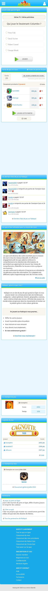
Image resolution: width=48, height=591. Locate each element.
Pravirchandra (17, 105)
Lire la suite (41, 278)
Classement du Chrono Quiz (25, 544)
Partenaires (20, 577)
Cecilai (10, 197)
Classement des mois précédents (27, 538)
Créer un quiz (9, 510)
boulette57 (9, 446)
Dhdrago (15, 98)
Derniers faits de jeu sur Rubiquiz (25, 219)
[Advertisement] (24, 148)
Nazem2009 (12, 183)
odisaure (8, 450)
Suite (43, 84)
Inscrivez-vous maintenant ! (25, 336)
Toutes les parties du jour (37, 69)
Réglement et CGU (22, 558)
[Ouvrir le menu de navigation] (3, 3)
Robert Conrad (13, 44)
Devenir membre (22, 555)
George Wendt (13, 50)
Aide (17, 571)
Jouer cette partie (24, 113)
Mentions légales (22, 564)
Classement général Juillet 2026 (25, 487)
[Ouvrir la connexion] (44, 3)
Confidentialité (21, 561)
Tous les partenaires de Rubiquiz (16, 518)
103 (24, 433)
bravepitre (23, 403)
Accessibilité (20, 574)
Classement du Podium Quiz (25, 541)
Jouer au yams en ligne (12, 501)
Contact (18, 580)
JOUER (25, 59)
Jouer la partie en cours (35, 76)
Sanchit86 (15, 91)
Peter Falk (12, 33)
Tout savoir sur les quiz (24, 547)
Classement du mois (23, 535)
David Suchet (13, 39)
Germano (11, 212)
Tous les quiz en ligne (23, 532)
